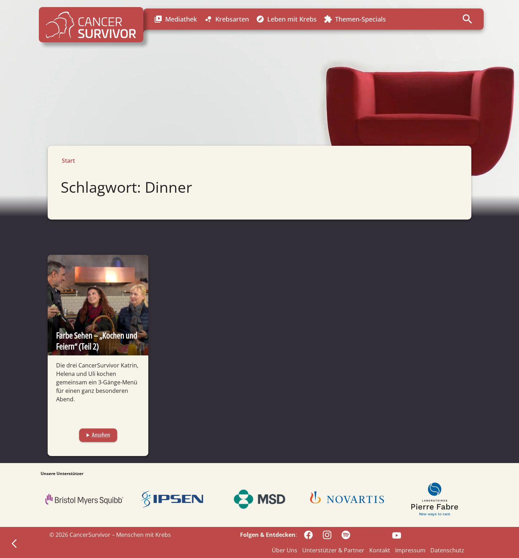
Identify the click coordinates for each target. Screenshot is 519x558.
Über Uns (284, 550)
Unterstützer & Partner (333, 550)
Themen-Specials (355, 19)
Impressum (410, 550)
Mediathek (175, 19)
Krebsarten (226, 19)
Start (68, 160)
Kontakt (379, 550)
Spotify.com (369, 534)
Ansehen (97, 435)
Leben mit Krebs (286, 19)
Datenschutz (447, 550)
